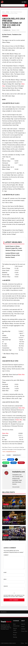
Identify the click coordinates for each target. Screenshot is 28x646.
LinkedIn (13, 462)
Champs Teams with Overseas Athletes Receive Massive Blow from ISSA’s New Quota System (14, 537)
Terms (26, 643)
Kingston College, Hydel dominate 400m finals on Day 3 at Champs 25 (14, 506)
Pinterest (21, 462)
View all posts (15, 486)
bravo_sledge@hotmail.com (9, 451)
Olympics (15, 632)
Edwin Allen (21, 374)
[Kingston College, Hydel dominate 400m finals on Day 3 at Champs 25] (14, 502)
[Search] (26, 5)
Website (6, 586)
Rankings (15, 637)
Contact (22, 626)
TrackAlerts (6, 643)
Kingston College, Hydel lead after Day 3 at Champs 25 (13, 522)
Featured (6, 504)
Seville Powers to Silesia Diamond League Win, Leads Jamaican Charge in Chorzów (13, 248)
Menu (24, 2)
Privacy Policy (24, 631)
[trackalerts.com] (7, 473)
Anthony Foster (15, 508)
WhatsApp (5, 462)
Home (3, 11)
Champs (9, 455)
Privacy (22, 643)
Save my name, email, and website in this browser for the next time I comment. (14, 596)
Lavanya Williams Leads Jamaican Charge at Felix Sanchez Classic (12, 255)
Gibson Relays (16, 455)
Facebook (10, 459)
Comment (6, 555)
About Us (23, 624)
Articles (7, 11)
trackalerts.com (7, 30)
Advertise (23, 628)
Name (5, 572)
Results (14, 634)
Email (4, 465)
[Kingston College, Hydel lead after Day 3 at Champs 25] (14, 518)
